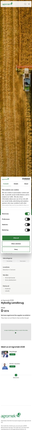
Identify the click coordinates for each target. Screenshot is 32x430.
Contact (12, 354)
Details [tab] (16, 183)
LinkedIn (7, 291)
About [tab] (26, 183)
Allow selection (16, 243)
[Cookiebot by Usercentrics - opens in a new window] (22, 179)
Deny (16, 249)
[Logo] (7, 4)
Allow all (16, 238)
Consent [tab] (5, 183)
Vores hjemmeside (10, 277)
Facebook (7, 288)
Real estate (23, 261)
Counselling (9, 261)
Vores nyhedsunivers (10, 280)
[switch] (27, 219)
